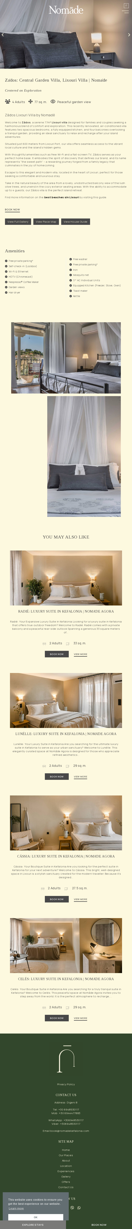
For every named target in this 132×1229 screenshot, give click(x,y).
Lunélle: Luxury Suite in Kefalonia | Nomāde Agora (65, 734)
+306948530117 (74, 1120)
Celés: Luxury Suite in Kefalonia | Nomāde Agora (66, 979)
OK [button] (36, 1217)
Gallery (66, 1176)
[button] (125, 11)
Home (66, 1150)
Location (66, 1166)
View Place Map (46, 221)
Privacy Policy (66, 1084)
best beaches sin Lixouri (61, 197)
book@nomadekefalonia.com (69, 1131)
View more (80, 654)
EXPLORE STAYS (32, 1225)
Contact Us (65, 1187)
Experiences (66, 1171)
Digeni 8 (72, 1102)
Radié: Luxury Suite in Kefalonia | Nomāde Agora (66, 611)
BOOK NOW (12, 209)
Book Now (57, 654)
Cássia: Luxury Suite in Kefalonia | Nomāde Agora (66, 856)
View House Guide (75, 221)
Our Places (66, 1155)
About (66, 1160)
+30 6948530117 (68, 1109)
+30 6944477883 (69, 1113)
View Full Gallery (18, 221)
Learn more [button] (16, 1208)
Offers (66, 1182)
